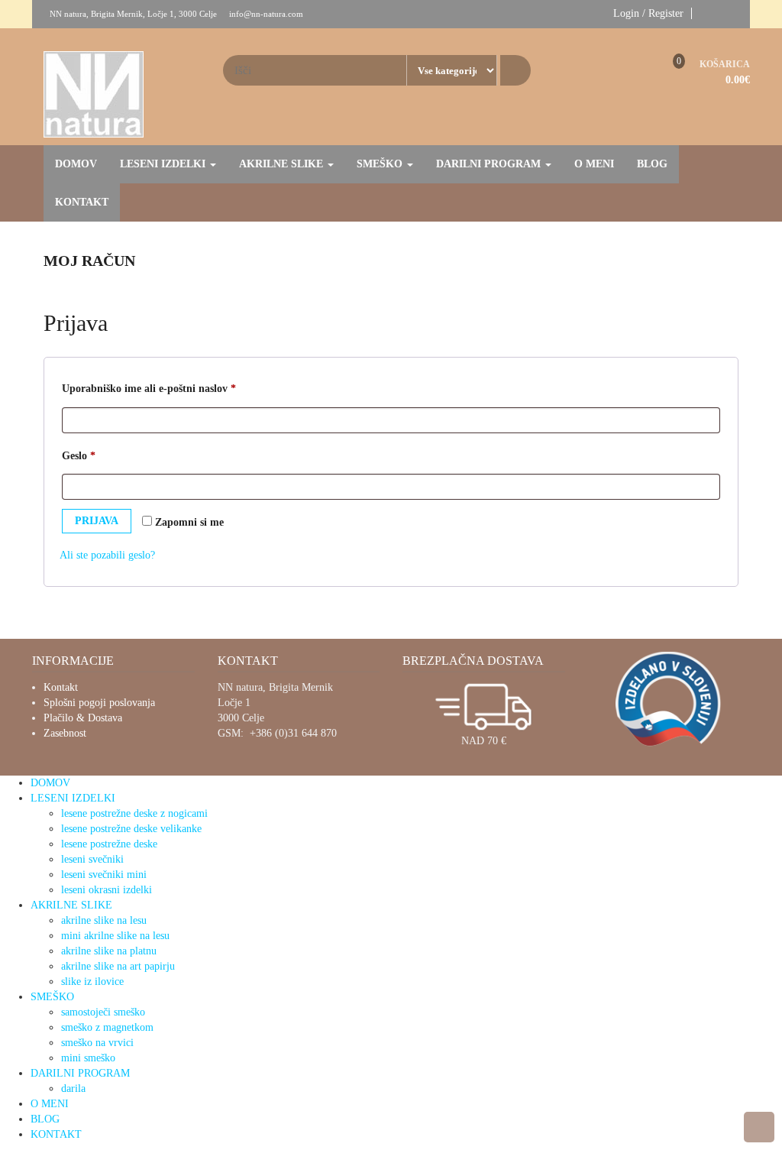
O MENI (594, 164)
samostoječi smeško (103, 1012)
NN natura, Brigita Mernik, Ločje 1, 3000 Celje (133, 13)
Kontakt (61, 687)
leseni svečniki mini (104, 874)
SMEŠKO (381, 164)
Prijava (96, 520)
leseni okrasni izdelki (106, 890)
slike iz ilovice (92, 981)
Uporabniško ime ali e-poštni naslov (173, 388)
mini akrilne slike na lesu (115, 935)
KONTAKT (81, 202)
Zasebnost (65, 733)
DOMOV (76, 164)
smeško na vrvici (97, 1042)
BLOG (652, 164)
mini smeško (88, 1058)
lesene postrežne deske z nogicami (134, 813)
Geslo (103, 455)
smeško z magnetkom (107, 1027)
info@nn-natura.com (266, 13)
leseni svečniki (92, 859)
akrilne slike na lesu (104, 920)
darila (73, 1088)
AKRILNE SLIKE (282, 164)
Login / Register (648, 13)
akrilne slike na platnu (109, 951)
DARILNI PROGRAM (490, 164)
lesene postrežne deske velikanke (131, 828)
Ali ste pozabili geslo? (107, 555)
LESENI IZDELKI (164, 164)
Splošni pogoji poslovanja (99, 702)
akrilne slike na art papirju (118, 966)
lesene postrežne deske (109, 844)
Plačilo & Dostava (83, 718)
